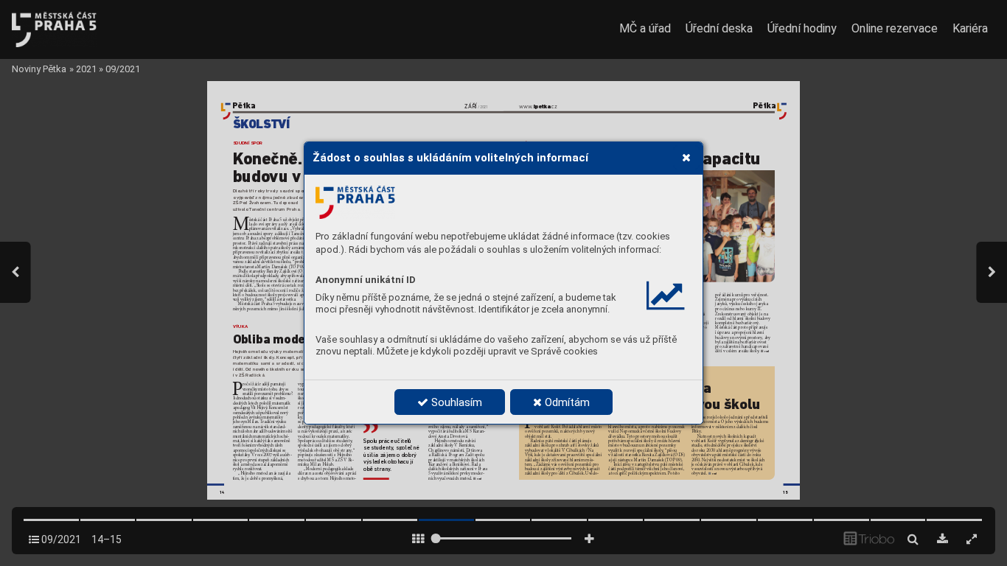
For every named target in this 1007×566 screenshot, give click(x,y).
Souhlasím (455, 402)
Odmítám (566, 402)
